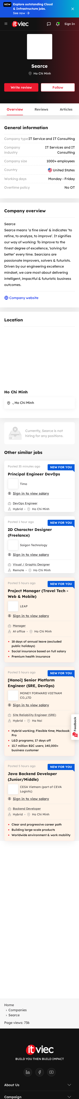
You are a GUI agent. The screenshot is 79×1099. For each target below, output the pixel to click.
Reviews (41, 109)
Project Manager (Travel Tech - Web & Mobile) (38, 593)
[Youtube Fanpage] (51, 1073)
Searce (14, 1015)
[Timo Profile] (13, 484)
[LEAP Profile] (13, 606)
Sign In (69, 24)
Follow (57, 87)
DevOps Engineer (25, 503)
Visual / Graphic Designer (31, 564)
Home (9, 1005)
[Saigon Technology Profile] (13, 545)
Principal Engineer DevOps (34, 474)
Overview (15, 109)
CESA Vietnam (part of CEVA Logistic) (41, 789)
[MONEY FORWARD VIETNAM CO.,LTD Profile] (13, 695)
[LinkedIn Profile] (29, 1073)
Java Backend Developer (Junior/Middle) (32, 776)
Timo (23, 484)
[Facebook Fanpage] (41, 1073)
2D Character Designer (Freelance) (30, 532)
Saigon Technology (33, 545)
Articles (66, 109)
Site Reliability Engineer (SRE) (34, 715)
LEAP (24, 606)
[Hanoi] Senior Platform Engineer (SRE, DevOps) (31, 683)
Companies (17, 1010)
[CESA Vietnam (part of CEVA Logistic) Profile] (13, 789)
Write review (21, 87)
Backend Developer (27, 809)
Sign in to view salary (31, 493)
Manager (19, 626)
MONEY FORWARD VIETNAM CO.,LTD (41, 695)
